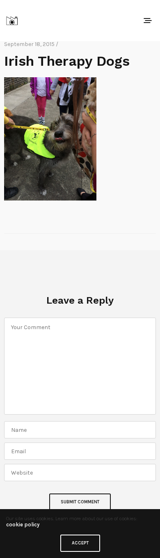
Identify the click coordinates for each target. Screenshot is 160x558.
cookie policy (22, 524)
